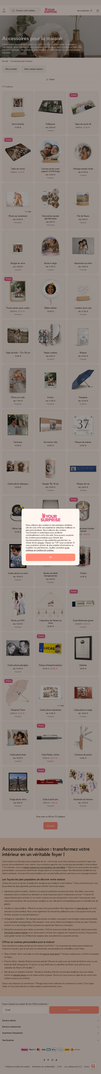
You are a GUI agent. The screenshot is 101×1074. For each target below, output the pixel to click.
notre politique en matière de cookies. (48, 548)
